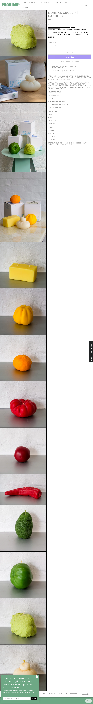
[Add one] (55, 45)
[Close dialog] (37, 676)
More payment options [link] (70, 61)
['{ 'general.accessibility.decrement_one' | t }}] (48, 45)
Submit (34, 698)
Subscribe (85, 694)
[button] (86, 5)
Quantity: (52, 42)
